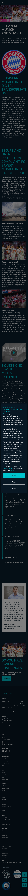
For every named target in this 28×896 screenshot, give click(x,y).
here (12, 470)
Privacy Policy (7, 468)
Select (14, 488)
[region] (14, 448)
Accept (14, 476)
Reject (14, 482)
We (4, 414)
